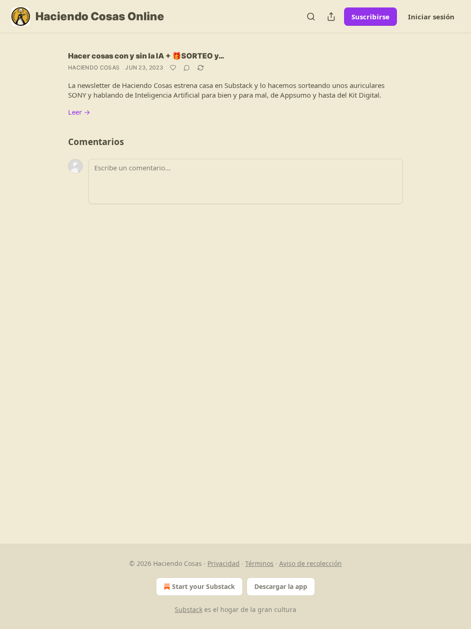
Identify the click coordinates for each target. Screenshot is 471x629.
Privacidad (223, 563)
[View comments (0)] (187, 67)
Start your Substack (203, 586)
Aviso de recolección (310, 563)
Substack (188, 609)
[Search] (311, 16)
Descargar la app (280, 586)
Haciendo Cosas (94, 67)
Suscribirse (370, 16)
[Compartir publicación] (331, 16)
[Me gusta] (173, 67)
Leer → (79, 111)
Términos (259, 563)
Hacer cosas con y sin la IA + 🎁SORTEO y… (146, 55)
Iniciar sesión (431, 16)
